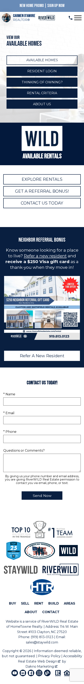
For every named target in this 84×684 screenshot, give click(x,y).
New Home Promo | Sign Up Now (42, 5)
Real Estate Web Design (38, 661)
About (31, 612)
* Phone (10, 432)
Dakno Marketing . (41, 666)
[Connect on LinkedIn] (23, 673)
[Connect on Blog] (47, 673)
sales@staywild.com (42, 642)
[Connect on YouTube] (15, 673)
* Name (9, 394)
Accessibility (72, 656)
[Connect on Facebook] (31, 673)
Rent (38, 603)
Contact (51, 612)
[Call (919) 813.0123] (70, 17)
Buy (12, 603)
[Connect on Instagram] (39, 673)
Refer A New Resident (42, 355)
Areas (69, 603)
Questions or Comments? (24, 450)
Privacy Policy (49, 656)
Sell (25, 603)
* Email (8, 413)
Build (53, 603)
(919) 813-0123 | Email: (48, 637)
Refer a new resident (45, 255)
